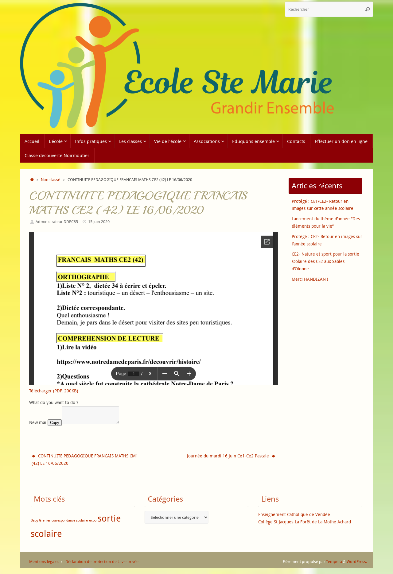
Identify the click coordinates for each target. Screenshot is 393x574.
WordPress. (357, 561)
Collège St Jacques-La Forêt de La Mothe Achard (304, 522)
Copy (54, 422)
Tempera (334, 561)
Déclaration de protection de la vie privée (101, 561)
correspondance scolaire (70, 520)
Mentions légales (44, 561)
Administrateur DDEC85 (57, 221)
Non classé (50, 179)
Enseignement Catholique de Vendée (294, 514)
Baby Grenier (40, 520)
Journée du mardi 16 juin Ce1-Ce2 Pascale (228, 456)
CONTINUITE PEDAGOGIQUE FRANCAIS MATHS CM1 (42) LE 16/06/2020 (85, 459)
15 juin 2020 (99, 221)
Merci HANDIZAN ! (310, 279)
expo (92, 520)
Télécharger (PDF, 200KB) (53, 391)
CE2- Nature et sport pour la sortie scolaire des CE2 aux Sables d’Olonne (325, 261)
